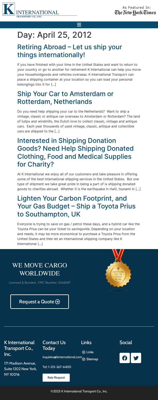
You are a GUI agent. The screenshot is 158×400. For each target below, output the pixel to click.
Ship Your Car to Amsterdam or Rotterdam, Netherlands (65, 98)
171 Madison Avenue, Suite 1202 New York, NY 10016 (20, 369)
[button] (79, 24)
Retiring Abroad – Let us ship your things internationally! (69, 51)
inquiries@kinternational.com (62, 357)
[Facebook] (125, 358)
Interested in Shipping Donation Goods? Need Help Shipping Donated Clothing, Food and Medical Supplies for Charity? (75, 152)
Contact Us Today (54, 345)
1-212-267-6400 (59, 367)
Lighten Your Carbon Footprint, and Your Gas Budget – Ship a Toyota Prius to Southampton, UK (76, 206)
